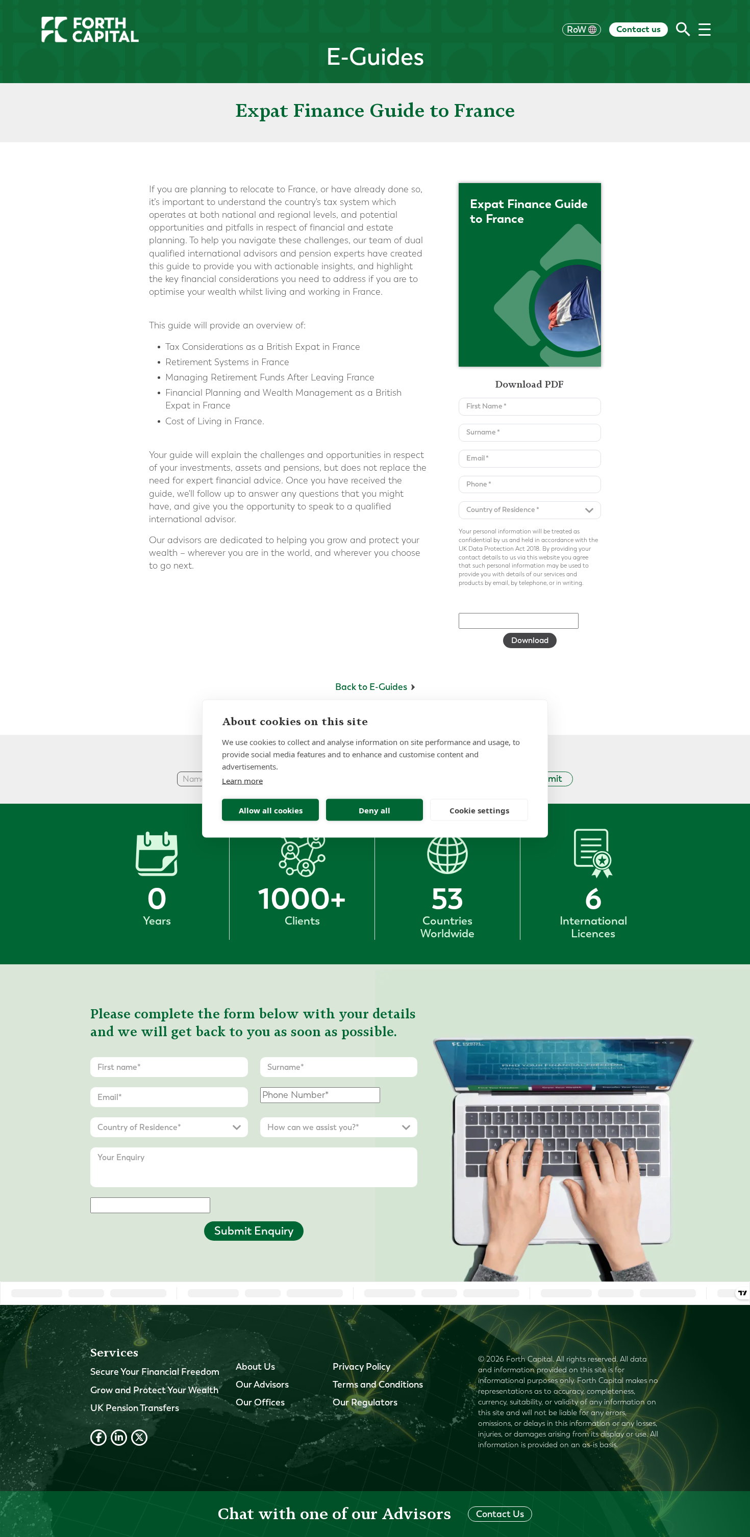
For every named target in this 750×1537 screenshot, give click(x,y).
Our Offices (260, 1402)
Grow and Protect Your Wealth (154, 1390)
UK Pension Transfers (134, 1408)
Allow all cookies (271, 810)
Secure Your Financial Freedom (154, 1371)
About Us (255, 1366)
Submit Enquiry (253, 1231)
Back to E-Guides (371, 687)
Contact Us (500, 1514)
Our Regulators (365, 1402)
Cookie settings (479, 810)
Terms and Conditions (378, 1384)
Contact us (638, 29)
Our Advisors (262, 1384)
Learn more (242, 781)
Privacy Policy (361, 1366)
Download (529, 640)
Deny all (374, 810)
